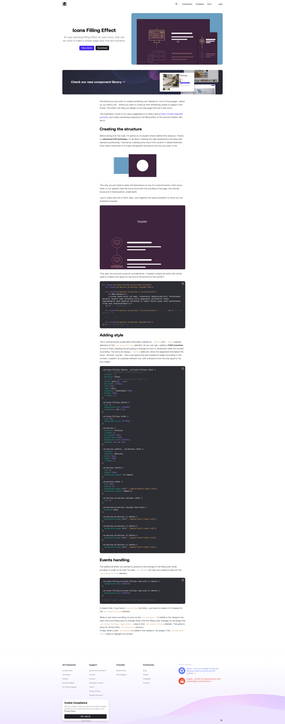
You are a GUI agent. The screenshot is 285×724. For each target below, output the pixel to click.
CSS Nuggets (121, 675)
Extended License (96, 683)
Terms (91, 687)
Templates (200, 4)
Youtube (146, 683)
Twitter (146, 675)
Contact (92, 675)
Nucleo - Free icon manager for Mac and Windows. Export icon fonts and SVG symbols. (202, 670)
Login (220, 4)
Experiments (121, 670)
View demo (86, 48)
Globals (65, 679)
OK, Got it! (85, 716)
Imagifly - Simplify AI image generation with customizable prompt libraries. (204, 680)
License (92, 679)
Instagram (147, 679)
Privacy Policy (69, 711)
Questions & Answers (97, 670)
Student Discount (96, 695)
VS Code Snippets (69, 687)
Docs (209, 4)
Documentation (68, 683)
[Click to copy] (183, 283)
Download (102, 48)
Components (187, 4)
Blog (145, 670)
